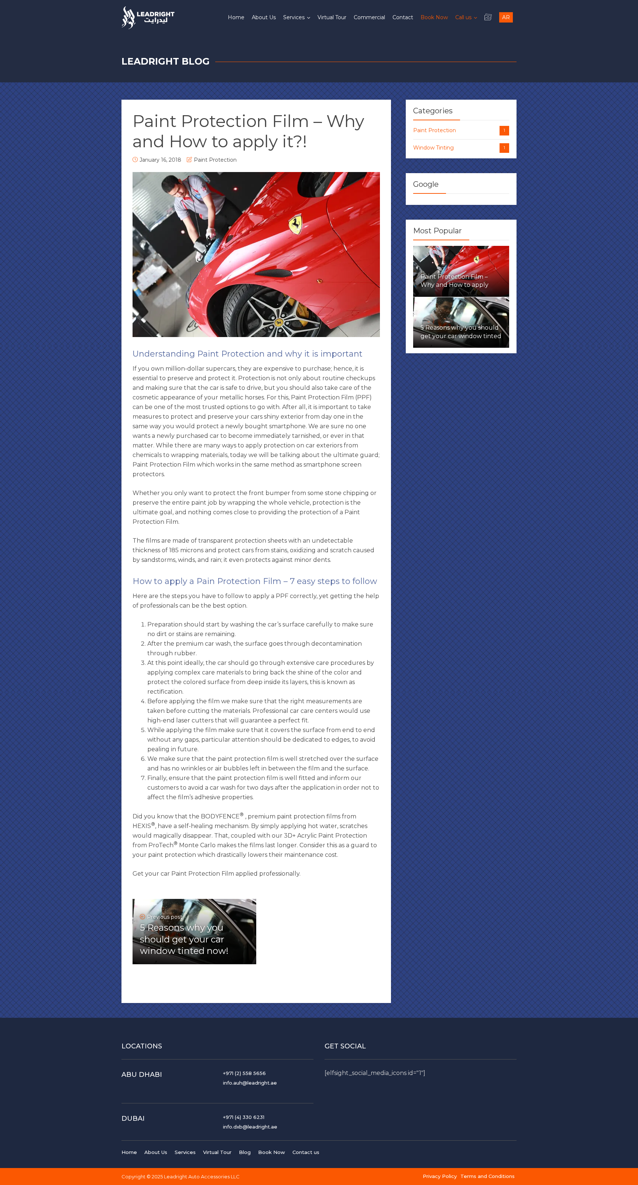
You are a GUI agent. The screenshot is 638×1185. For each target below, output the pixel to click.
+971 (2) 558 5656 (244, 1073)
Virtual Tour (217, 1152)
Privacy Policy (440, 1176)
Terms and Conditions (487, 1176)
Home (129, 1152)
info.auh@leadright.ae (250, 1083)
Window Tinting (459, 147)
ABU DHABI (141, 1075)
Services (185, 1152)
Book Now (271, 1152)
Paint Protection (215, 160)
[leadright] (148, 16)
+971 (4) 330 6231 (243, 1117)
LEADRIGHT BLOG (165, 61)
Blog (245, 1152)
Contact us (305, 1152)
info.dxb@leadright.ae (250, 1127)
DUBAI (133, 1118)
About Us (155, 1152)
